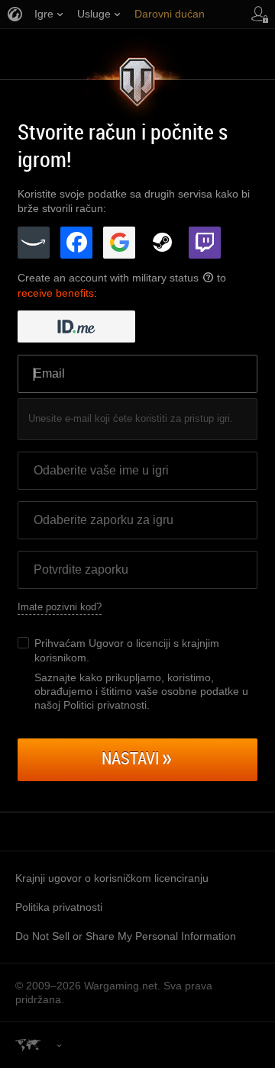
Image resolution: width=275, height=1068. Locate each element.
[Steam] (162, 243)
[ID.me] (76, 326)
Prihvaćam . (126, 650)
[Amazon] (34, 243)
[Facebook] (76, 243)
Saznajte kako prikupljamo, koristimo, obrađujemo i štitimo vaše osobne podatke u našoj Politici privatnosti (141, 691)
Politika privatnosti (58, 907)
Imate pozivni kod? (60, 607)
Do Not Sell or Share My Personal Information (125, 936)
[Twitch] (205, 243)
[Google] (119, 243)
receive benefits (56, 293)
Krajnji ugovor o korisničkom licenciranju (112, 878)
